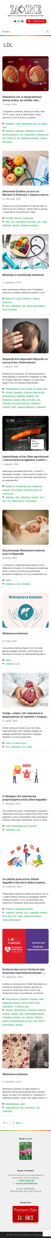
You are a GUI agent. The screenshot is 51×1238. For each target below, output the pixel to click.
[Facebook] (22, 21)
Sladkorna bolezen (30, 138)
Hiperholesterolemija (34, 1013)
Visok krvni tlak (31, 490)
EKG (7, 221)
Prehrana (11, 138)
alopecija (18, 392)
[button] (47, 31)
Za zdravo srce (40, 389)
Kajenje (16, 400)
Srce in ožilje (26, 389)
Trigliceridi (41, 407)
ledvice (29, 1017)
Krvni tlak (31, 221)
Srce (35, 1021)
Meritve (18, 218)
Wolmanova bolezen (15, 633)
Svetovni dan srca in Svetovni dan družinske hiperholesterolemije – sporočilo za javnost (23, 973)
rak (18, 138)
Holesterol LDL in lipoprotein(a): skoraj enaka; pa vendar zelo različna (22, 100)
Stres (13, 407)
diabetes (19, 131)
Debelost (10, 123)
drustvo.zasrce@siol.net (26, 1183)
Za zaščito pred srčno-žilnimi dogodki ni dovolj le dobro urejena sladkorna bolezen (23, 882)
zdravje (18, 1024)
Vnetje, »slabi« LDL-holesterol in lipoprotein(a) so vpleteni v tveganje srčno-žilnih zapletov (25, 717)
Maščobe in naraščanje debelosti (23, 274)
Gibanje (30, 396)
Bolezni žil (10, 298)
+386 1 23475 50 (26, 1180)
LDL (21, 134)
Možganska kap (29, 123)
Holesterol (30, 131)
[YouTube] (15, 21)
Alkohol (9, 392)
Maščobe (6, 225)
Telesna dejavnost (26, 407)
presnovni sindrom (21, 403)
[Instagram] (18, 21)
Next (19, 1123)
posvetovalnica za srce (21, 1021)
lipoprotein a (30, 134)
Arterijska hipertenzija (33, 392)
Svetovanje (28, 218)
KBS (23, 400)
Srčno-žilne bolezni (36, 306)
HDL (13, 221)
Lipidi (17, 123)
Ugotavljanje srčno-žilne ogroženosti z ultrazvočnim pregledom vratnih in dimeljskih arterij (25, 460)
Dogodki (9, 218)
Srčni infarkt (17, 490)
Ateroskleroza (12, 389)
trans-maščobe (9, 309)
